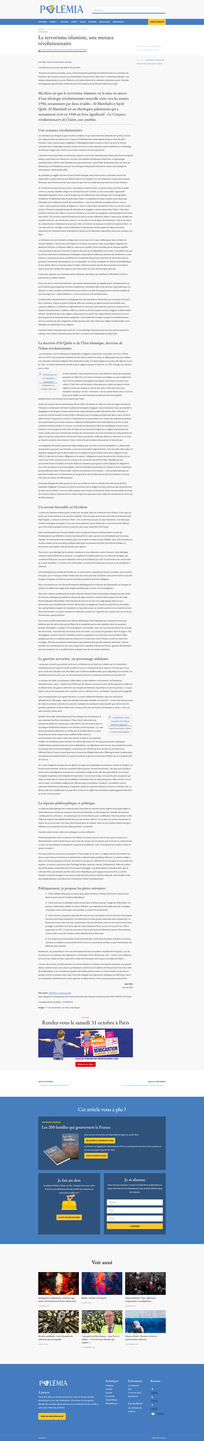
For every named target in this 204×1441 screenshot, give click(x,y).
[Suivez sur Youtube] (153, 1413)
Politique (64, 22)
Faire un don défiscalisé (52, 1416)
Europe (83, 22)
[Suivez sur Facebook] (152, 1405)
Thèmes (52, 22)
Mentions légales (159, 1438)
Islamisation (159, 60)
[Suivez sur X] (152, 1397)
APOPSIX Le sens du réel (60, 993)
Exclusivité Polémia (152, 46)
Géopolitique (104, 22)
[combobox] (129, 10)
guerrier (149, 60)
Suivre (154, 1393)
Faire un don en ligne (96, 1156)
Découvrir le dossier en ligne (99, 1140)
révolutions (141, 64)
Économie (92, 22)
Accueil (41, 29)
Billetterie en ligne (86, 1064)
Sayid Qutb (151, 64)
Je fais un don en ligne (69, 1217)
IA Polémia (42, 22)
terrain (159, 64)
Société (74, 22)
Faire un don (156, 22)
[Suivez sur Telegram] (152, 1389)
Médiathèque (118, 22)
